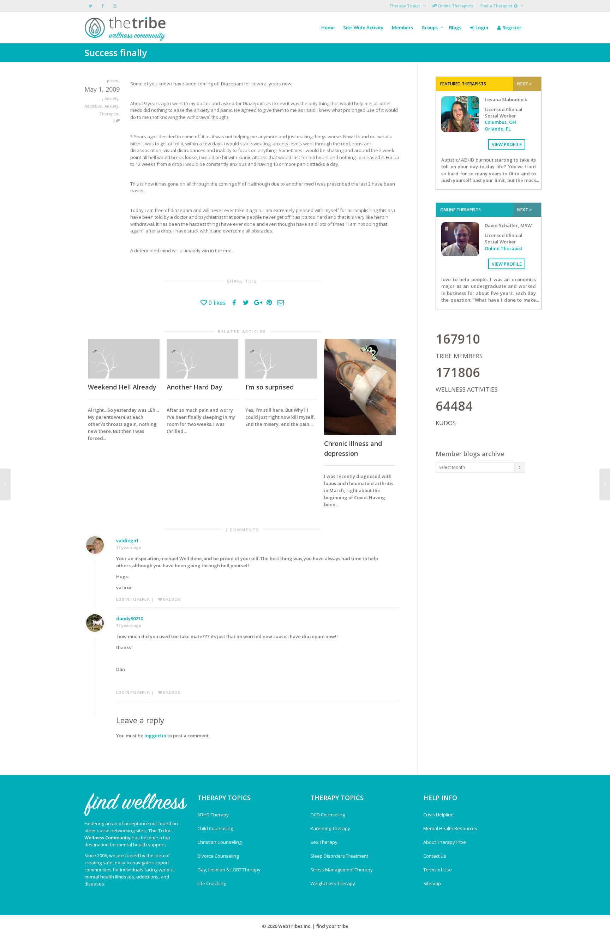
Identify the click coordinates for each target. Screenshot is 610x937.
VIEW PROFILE (507, 144)
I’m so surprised (269, 387)
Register (511, 27)
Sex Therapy (323, 842)
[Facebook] (102, 6)
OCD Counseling (327, 814)
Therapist (108, 113)
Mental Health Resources (450, 828)
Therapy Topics (405, 6)
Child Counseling (215, 828)
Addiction (93, 106)
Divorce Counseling (218, 856)
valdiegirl (127, 540)
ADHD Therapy (213, 814)
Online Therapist (503, 248)
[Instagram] (114, 6)
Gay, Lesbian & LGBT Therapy (229, 869)
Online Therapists (455, 6)
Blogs (455, 27)
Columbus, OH (500, 122)
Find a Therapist (497, 6)
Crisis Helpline (438, 814)
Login (481, 27)
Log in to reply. (133, 599)
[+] (124, 359)
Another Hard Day (194, 387)
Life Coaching (211, 883)
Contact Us (434, 856)
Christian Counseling (219, 842)
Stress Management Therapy (341, 869)
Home (328, 27)
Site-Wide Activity (363, 27)
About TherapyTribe (444, 842)
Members (402, 27)
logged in (155, 735)
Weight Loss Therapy (332, 883)
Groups (430, 27)
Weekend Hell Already (122, 387)
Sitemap (432, 883)
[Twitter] (90, 6)
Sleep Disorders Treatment (339, 856)
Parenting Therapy (330, 828)
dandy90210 (129, 618)
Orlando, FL (498, 129)
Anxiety (111, 98)
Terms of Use (437, 869)
